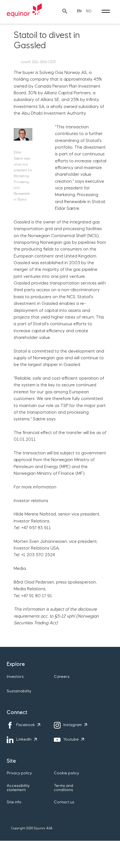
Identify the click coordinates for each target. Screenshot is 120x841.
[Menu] (105, 11)
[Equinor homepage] (24, 11)
